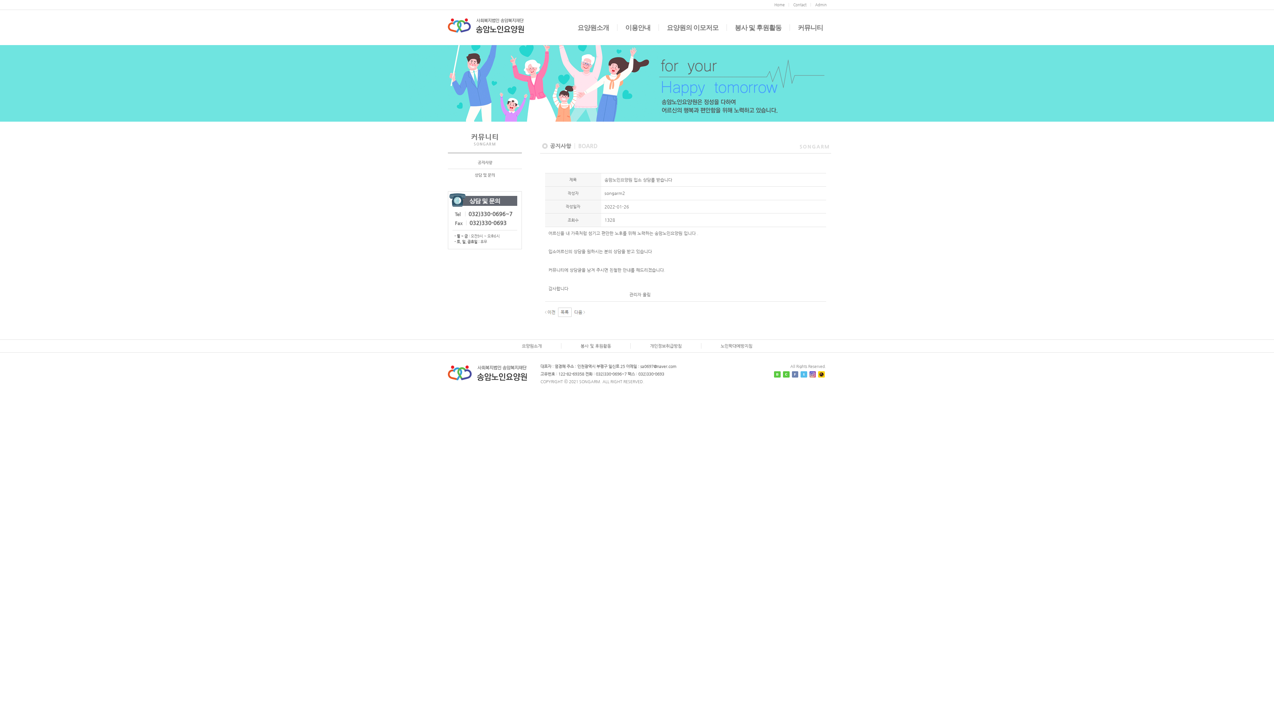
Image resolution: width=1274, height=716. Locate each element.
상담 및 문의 (485, 175)
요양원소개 (593, 27)
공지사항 (485, 162)
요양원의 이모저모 (693, 27)
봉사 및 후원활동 (758, 27)
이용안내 (638, 27)
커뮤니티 (810, 27)
